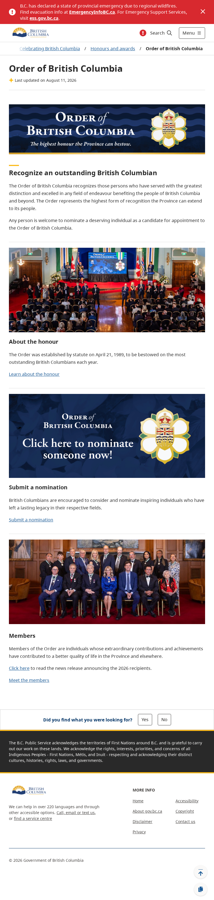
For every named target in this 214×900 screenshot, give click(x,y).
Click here (19, 668)
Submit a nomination (31, 520)
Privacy (139, 831)
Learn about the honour (34, 374)
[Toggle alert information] (143, 33)
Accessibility (187, 800)
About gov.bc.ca (147, 811)
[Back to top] (200, 872)
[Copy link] (200, 889)
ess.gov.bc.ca (44, 18)
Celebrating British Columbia (50, 48)
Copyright (185, 811)
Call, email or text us (76, 812)
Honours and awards (113, 48)
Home (138, 800)
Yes (145, 719)
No (164, 719)
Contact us (185, 821)
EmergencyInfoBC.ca (92, 12)
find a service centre (33, 818)
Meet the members (29, 680)
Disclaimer (142, 821)
